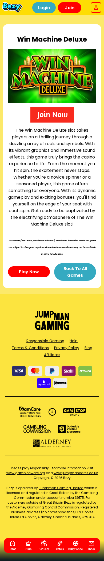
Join (69, 8)
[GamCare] (30, 412)
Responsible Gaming (45, 341)
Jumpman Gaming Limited (61, 488)
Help (74, 341)
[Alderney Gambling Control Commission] (52, 443)
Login (44, 8)
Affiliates (52, 354)
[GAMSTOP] (74, 412)
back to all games (75, 271)
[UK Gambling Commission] (37, 429)
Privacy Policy (66, 347)
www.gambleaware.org (25, 473)
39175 (79, 497)
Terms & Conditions (30, 347)
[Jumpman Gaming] (52, 328)
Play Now (29, 272)
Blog (88, 347)
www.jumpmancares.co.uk (76, 473)
